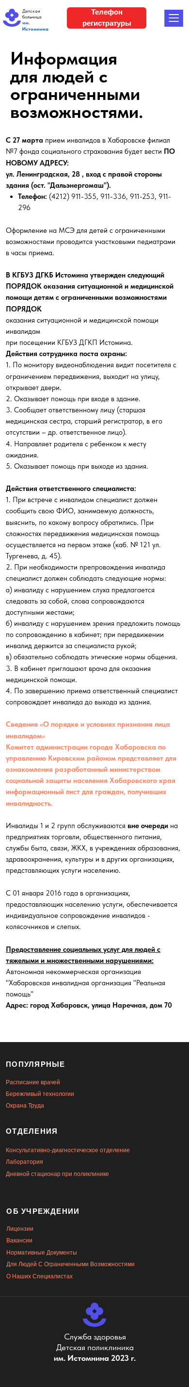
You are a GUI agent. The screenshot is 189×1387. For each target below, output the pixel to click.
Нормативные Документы (41, 1252)
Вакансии (19, 1240)
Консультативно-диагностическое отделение (68, 1150)
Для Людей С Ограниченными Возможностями (70, 1264)
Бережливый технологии (40, 1094)
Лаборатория (24, 1162)
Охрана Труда (25, 1105)
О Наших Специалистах (39, 1276)
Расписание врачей (33, 1082)
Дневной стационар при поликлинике (57, 1174)
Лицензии (19, 1228)
